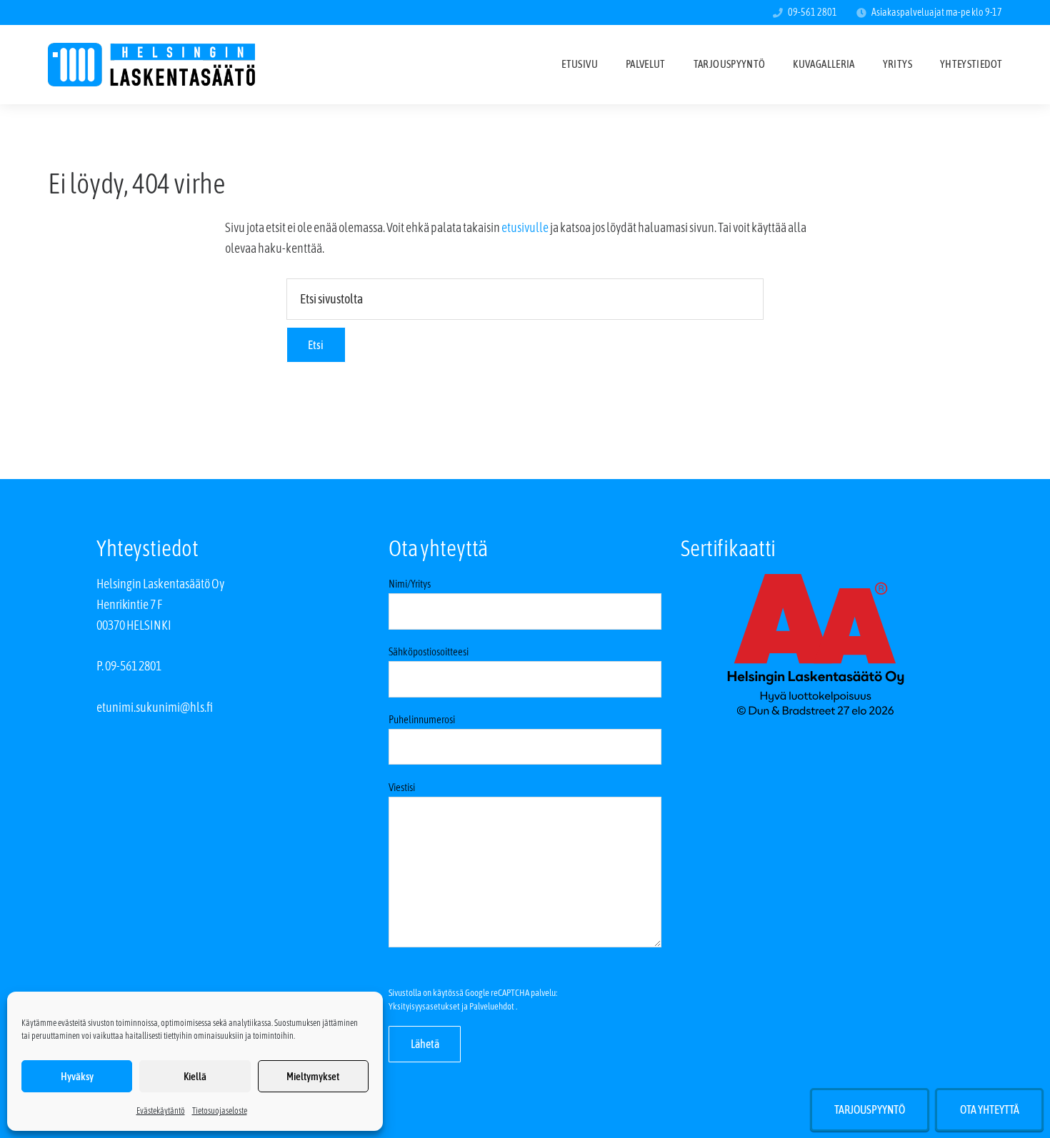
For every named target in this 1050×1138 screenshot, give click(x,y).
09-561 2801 (812, 12)
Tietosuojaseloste (219, 1111)
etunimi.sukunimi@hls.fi (154, 707)
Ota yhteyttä (989, 1109)
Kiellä (195, 1076)
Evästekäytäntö (160, 1111)
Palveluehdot (491, 1006)
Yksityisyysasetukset (424, 1006)
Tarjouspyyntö (869, 1109)
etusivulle (525, 227)
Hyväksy (77, 1076)
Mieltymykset (312, 1076)
